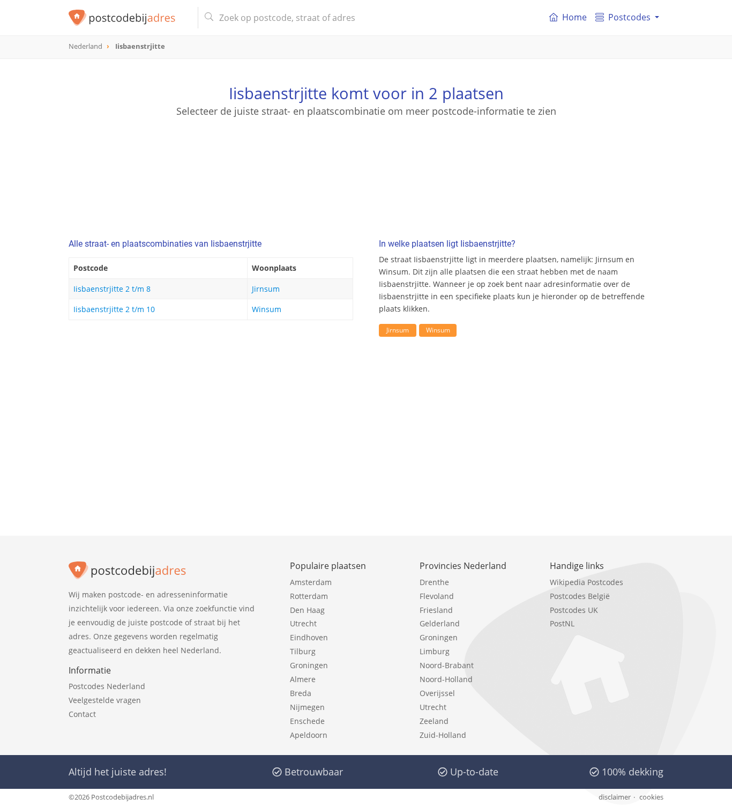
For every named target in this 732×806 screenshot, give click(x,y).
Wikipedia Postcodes (586, 582)
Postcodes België (580, 596)
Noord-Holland (446, 679)
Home (574, 17)
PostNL (562, 623)
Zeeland (434, 721)
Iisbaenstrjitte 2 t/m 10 (114, 309)
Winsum (266, 309)
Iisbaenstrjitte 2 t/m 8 (112, 289)
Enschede (307, 721)
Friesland (436, 610)
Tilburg (303, 651)
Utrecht (303, 623)
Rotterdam (309, 596)
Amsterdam (311, 582)
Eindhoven (309, 637)
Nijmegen (307, 707)
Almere (303, 679)
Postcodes (629, 17)
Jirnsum (266, 289)
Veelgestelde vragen (105, 700)
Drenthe (434, 582)
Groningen (309, 665)
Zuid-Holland (443, 735)
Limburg (435, 651)
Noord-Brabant (447, 665)
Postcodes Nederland (107, 686)
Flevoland (437, 596)
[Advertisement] (366, 166)
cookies (651, 797)
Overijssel (437, 693)
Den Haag (307, 610)
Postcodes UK (574, 610)
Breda (300, 693)
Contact (82, 714)
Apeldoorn (308, 735)
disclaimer (615, 797)
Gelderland (440, 623)
